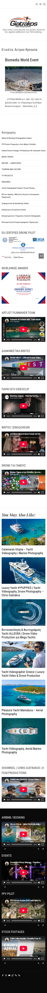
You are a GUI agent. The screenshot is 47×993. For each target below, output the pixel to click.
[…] (35, 106)
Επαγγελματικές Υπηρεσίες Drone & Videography (21, 216)
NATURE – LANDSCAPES (11, 163)
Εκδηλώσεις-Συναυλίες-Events (14, 210)
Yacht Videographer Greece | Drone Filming (18, 188)
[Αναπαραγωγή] (4, 342)
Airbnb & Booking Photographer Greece (17, 138)
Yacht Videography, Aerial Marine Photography (21, 750)
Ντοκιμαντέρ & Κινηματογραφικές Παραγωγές (20, 222)
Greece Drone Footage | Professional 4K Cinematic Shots (23, 151)
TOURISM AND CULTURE (11, 169)
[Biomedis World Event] (23, 78)
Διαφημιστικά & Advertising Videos (15, 203)
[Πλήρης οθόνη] (42, 342)
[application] (23, 329)
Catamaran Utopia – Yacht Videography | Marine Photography (22, 551)
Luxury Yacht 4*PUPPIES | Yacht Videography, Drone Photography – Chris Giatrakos (23, 591)
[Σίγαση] (39, 342)
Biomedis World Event (22, 60)
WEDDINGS (6, 182)
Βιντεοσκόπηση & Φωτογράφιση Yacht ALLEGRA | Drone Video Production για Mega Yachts (21, 633)
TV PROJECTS (7, 176)
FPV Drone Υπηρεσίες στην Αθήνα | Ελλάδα (19, 144)
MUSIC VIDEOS (7, 157)
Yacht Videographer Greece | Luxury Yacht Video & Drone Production (23, 673)
